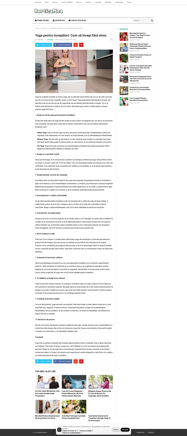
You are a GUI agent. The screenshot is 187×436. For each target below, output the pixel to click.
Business (38, 2)
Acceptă (125, 429)
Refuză (116, 429)
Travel (129, 2)
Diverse (79, 2)
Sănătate (108, 2)
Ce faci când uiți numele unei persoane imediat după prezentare (47, 393)
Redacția (40, 39)
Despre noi (60, 20)
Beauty (55, 2)
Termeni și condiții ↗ (86, 430)
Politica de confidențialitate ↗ (72, 433)
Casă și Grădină (67, 2)
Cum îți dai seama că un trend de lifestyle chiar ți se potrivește (99, 418)
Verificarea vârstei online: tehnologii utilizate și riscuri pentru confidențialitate (140, 46)
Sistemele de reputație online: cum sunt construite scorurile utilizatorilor (141, 79)
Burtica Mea (42, 432)
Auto (47, 2)
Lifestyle (98, 2)
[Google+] (75, 45)
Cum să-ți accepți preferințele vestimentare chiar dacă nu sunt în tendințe (141, 68)
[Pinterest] (81, 45)
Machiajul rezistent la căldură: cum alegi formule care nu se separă (140, 35)
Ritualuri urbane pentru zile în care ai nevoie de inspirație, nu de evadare (99, 393)
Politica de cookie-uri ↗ (70, 430)
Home (37, 28)
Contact (151, 432)
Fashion (88, 2)
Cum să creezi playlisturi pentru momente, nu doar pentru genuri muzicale (72, 393)
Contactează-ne (78, 20)
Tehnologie (119, 2)
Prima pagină (43, 20)
